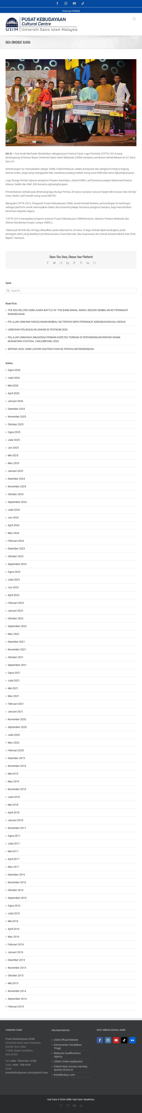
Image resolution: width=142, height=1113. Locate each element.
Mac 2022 (13, 633)
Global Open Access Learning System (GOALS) (70, 1068)
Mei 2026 (13, 385)
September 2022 (17, 626)
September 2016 (17, 897)
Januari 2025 (15, 470)
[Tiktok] (124, 1040)
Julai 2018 (14, 796)
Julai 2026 (14, 377)
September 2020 (17, 727)
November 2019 (17, 765)
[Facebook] (100, 1040)
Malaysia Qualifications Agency (67, 1055)
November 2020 (17, 719)
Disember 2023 (16, 548)
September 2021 (17, 665)
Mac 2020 (13, 742)
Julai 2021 (14, 680)
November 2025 (17, 416)
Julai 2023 (14, 579)
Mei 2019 (13, 773)
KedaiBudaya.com (64, 1074)
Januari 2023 (15, 610)
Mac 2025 (13, 463)
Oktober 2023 (15, 556)
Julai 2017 (14, 843)
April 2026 (13, 393)
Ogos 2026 (14, 370)
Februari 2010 (16, 1006)
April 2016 (13, 928)
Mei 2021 (13, 688)
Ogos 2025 (14, 432)
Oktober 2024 (15, 494)
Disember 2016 (16, 874)
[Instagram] (108, 1040)
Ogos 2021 (14, 672)
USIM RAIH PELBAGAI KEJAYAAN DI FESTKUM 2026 (38, 329)
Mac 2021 (13, 696)
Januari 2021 (15, 711)
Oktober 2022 (15, 618)
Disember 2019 (16, 758)
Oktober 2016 (15, 890)
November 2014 (17, 991)
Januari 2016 (15, 952)
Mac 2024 (13, 533)
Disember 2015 (16, 959)
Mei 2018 (13, 804)
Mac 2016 (13, 936)
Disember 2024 (16, 478)
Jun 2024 (13, 517)
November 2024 (17, 486)
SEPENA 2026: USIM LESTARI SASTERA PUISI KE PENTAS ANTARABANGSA (51, 348)
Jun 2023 (13, 587)
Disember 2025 (16, 408)
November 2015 (17, 967)
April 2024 (13, 525)
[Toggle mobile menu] (134, 19)
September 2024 (17, 501)
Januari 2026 (15, 401)
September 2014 (17, 998)
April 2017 (13, 859)
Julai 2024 (14, 509)
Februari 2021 (16, 703)
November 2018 (17, 789)
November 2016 (17, 882)
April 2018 (13, 812)
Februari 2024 (16, 540)
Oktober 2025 (15, 424)
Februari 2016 (16, 944)
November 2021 (17, 649)
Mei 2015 (13, 983)
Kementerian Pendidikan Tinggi (68, 1046)
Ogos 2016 (14, 905)
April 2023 (13, 595)
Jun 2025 (13, 447)
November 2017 (17, 828)
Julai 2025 (14, 439)
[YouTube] (116, 1040)
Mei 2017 (13, 851)
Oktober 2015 (15, 975)
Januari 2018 (15, 820)
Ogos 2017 (14, 835)
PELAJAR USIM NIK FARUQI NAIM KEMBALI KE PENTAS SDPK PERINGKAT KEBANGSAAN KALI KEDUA (67, 321)
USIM (68, 1099)
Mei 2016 (13, 921)
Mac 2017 (13, 866)
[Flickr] (132, 1040)
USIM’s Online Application (68, 1061)
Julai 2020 (14, 734)
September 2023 (17, 564)
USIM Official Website (66, 1039)
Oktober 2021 (15, 657)
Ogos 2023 (14, 571)
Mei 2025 (13, 455)
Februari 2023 (16, 602)
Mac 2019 (13, 781)
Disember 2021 (16, 641)
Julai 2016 (14, 913)
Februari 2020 (16, 750)
